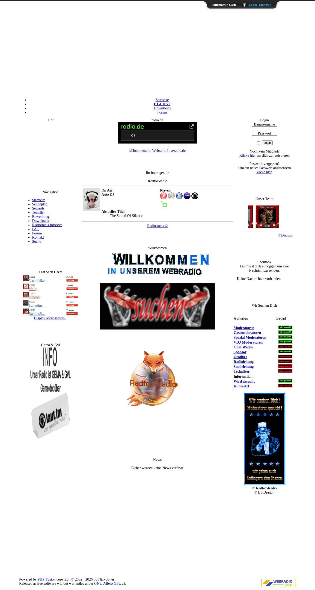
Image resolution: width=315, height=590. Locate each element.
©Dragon (285, 235)
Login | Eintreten (260, 4)
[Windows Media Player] (179, 198)
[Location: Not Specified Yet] (26, 296)
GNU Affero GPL (107, 583)
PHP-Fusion (47, 579)
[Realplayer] (187, 198)
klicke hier (263, 172)
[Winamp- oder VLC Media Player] (171, 198)
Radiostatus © (157, 226)
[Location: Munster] (26, 288)
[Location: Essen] (26, 280)
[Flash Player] (163, 195)
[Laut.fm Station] (194, 198)
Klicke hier (247, 155)
